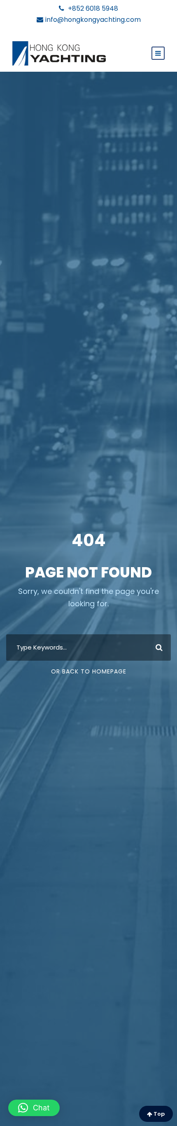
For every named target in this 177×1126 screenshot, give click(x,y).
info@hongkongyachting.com (93, 19)
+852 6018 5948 (92, 8)
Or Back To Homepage (88, 671)
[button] (34, 1108)
